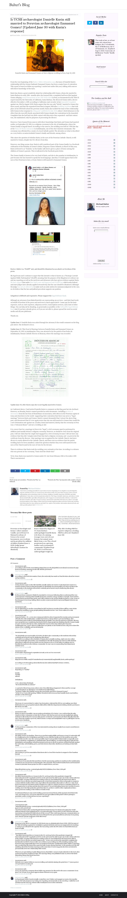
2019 (101, 155)
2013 (101, 172)
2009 (101, 184)
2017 (101, 161)
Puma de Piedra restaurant (24, 129)
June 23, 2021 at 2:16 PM (22, 865)
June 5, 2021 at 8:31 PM (22, 730)
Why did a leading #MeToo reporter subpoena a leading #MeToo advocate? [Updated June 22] (68, 532)
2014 (101, 169)
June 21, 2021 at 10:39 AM (23, 771)
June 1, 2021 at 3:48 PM (22, 647)
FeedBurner (105, 264)
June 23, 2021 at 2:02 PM (22, 857)
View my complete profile (102, 206)
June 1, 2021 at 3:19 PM (22, 629)
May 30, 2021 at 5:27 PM (22, 603)
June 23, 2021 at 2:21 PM (22, 884)
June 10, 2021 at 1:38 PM (22, 756)
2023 (101, 143)
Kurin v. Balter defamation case (44, 82)
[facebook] (95, 23)
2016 (101, 164)
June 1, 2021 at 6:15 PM (22, 654)
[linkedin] (101, 23)
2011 (101, 178)
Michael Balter (16, 35)
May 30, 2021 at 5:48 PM (22, 612)
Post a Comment (16, 888)
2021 (101, 149)
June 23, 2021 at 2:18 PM (22, 874)
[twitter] (89, 23)
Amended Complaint (68, 102)
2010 (101, 181)
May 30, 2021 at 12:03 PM (23, 571)
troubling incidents (64, 106)
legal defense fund (59, 296)
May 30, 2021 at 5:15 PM (22, 590)
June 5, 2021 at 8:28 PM (22, 722)
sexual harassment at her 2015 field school (37, 97)
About (107, 895)
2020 (101, 152)
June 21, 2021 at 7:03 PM (22, 798)
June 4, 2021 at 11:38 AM (22, 708)
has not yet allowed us (25, 287)
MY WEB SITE (39, 505)
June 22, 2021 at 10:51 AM (23, 818)
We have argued (16, 282)
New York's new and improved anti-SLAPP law (46, 282)
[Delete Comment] (31, 571)
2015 (101, 166)
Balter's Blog (25, 895)
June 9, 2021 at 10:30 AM (22, 747)
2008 (101, 187)
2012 (101, 175)
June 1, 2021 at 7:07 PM (22, 696)
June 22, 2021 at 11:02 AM (23, 830)
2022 (101, 146)
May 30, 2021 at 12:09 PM (23, 579)
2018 (101, 158)
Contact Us (114, 895)
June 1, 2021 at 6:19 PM (22, 664)
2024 (101, 140)
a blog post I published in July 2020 (45, 111)
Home (12, 14)
